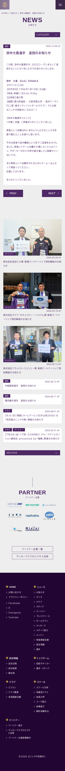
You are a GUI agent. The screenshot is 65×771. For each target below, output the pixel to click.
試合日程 (13, 663)
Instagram (15, 613)
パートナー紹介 (16, 725)
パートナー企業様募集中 (20, 738)
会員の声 (40, 697)
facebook (14, 603)
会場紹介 (40, 706)
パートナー (9, 254)
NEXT (51, 193)
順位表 (12, 673)
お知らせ (13, 13)
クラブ (7, 411)
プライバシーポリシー (18, 597)
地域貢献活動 (42, 640)
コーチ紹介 (41, 702)
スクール (41, 682)
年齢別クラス (42, 692)
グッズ (39, 597)
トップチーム (43, 658)
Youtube (14, 617)
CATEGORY (43, 35)
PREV (13, 193)
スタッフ (40, 607)
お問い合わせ (15, 592)
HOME (12, 587)
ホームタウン (42, 621)
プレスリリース (43, 616)
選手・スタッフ (43, 668)
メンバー (40, 635)
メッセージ (41, 626)
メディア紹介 (42, 630)
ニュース (41, 587)
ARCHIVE (11, 453)
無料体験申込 (42, 711)
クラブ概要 (14, 692)
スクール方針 (42, 687)
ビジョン (12, 687)
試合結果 (13, 668)
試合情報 (40, 645)
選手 (7, 46)
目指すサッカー (43, 663)
